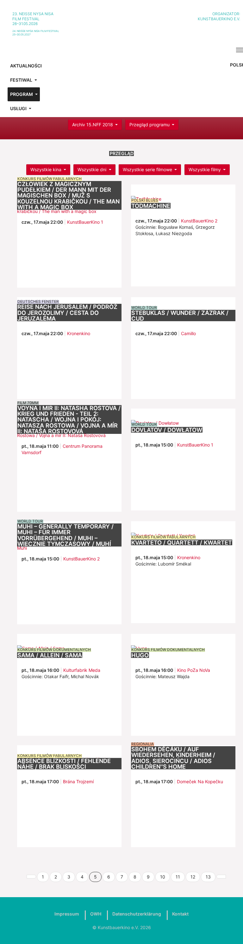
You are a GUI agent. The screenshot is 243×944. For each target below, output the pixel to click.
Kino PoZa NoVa (193, 670)
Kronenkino (78, 333)
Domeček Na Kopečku (200, 781)
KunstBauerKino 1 (85, 222)
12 (192, 876)
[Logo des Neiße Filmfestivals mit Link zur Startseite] (126, 21)
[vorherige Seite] (31, 876)
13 (208, 876)
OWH (95, 913)
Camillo (188, 333)
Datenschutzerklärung (136, 913)
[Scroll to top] (230, 931)
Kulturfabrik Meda (81, 670)
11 (178, 876)
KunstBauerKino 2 (199, 220)
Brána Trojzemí (78, 781)
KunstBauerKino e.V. (219, 18)
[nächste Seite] (221, 876)
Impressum (66, 913)
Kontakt (180, 913)
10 (162, 876)
